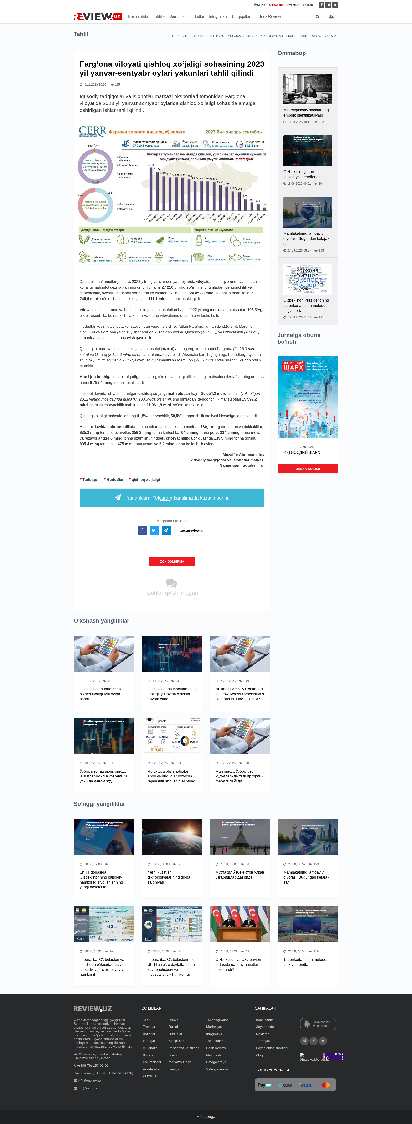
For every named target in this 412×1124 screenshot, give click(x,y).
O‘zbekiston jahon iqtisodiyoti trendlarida (302, 174)
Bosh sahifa (138, 17)
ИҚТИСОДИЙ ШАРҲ (301, 453)
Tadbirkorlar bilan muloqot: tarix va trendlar (305, 961)
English (308, 5)
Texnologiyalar (217, 1020)
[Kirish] (331, 17)
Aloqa (260, 1055)
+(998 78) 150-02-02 (93, 1065)
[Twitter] (335, 5)
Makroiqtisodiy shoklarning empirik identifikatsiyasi (306, 112)
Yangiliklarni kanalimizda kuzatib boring (178, 497)
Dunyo (316, 36)
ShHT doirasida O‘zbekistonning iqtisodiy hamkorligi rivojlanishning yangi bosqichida (101, 879)
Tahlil (158, 17)
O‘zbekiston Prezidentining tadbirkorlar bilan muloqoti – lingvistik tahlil (306, 305)
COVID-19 (150, 1076)
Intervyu (217, 36)
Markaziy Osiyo (180, 1062)
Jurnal (175, 17)
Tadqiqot (90, 480)
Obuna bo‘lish (308, 468)
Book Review (269, 17)
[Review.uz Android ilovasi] (318, 1024)
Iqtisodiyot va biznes (184, 1048)
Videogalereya (217, 1069)
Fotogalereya (216, 1062)
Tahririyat (263, 1041)
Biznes (252, 36)
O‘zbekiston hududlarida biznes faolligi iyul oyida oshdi (100, 694)
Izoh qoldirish (172, 561)
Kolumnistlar (272, 36)
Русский (293, 5)
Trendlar (179, 36)
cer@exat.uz (87, 1088)
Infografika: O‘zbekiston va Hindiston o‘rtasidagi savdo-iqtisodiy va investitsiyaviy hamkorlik (103, 966)
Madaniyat (214, 1027)
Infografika (218, 17)
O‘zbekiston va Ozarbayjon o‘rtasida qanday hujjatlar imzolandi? (238, 964)
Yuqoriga (207, 1116)
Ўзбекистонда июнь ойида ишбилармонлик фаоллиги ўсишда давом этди (103, 776)
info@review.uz (89, 1081)
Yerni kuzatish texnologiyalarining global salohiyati (169, 877)
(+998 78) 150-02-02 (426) (113, 1073)
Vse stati (331, 36)
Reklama (262, 1034)
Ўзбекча (259, 5)
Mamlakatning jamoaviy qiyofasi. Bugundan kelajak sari (306, 238)
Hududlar (196, 17)
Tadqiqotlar (241, 17)
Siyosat (174, 1055)
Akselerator (296, 36)
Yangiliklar (176, 1041)
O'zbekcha (276, 5)
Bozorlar (198, 36)
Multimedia (214, 1055)
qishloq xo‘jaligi (146, 480)
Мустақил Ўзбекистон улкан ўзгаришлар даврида (240, 874)
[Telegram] (328, 5)
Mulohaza (236, 36)
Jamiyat (174, 1069)
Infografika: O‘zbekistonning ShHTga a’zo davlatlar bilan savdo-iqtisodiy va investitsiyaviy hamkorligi (171, 966)
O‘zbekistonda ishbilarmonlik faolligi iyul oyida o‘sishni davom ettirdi (172, 694)
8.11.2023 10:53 (94, 84)
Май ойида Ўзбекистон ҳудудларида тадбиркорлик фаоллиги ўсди (239, 776)
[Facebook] (321, 5)
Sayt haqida (265, 1027)
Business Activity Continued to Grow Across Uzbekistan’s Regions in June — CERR (240, 694)
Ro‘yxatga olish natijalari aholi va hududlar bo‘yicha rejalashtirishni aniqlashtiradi (172, 776)
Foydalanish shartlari (272, 1048)
